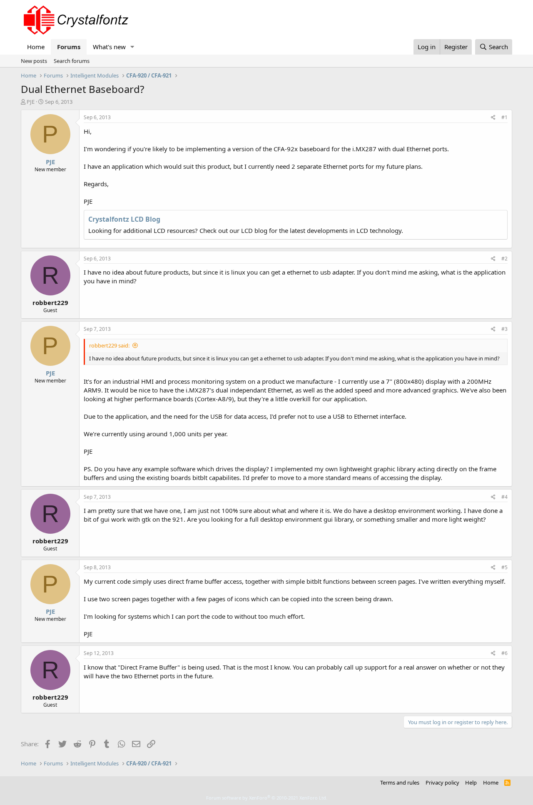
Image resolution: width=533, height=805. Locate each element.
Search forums (72, 61)
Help (471, 782)
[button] (132, 47)
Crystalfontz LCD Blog (124, 219)
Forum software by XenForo (266, 798)
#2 (504, 258)
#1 (504, 117)
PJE (31, 101)
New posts (34, 61)
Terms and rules (399, 782)
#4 (504, 496)
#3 (504, 328)
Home (36, 46)
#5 (504, 567)
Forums (68, 46)
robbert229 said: (109, 345)
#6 (504, 653)
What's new (109, 46)
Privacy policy (442, 782)
